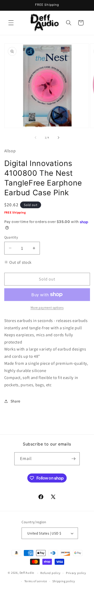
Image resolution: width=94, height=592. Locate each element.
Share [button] (16, 401)
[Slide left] (35, 137)
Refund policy (50, 573)
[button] (11, 23)
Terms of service (35, 581)
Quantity (11, 237)
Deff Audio (27, 573)
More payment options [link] (47, 308)
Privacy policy (76, 573)
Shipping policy (63, 581)
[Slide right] (58, 137)
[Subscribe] (73, 458)
